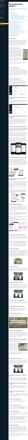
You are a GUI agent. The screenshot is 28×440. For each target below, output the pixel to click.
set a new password (19, 315)
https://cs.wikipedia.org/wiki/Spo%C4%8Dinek (19, 418)
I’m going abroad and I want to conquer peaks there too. (17, 17)
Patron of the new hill (19, 353)
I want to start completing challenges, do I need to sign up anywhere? (18, 16)
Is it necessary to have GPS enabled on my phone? (16, 21)
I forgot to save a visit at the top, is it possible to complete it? (17, 32)
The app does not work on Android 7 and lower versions (17, 22)
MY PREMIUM (14, 101)
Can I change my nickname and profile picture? (16, 26)
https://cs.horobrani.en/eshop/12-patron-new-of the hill (17, 419)
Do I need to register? (12, 12)
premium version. (19, 45)
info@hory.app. (13, 422)
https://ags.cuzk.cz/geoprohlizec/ (23, 416)
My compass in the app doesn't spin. (14, 33)
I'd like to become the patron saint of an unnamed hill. (17, 29)
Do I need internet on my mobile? (14, 13)
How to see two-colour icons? (13, 24)
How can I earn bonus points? (13, 23)
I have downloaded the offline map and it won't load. (16, 18)
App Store (16, 333)
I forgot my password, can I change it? (14, 27)
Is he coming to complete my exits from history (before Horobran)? (18, 31)
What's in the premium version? (14, 14)
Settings (10, 308)
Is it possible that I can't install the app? (15, 28)
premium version (22, 118)
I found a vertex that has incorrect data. (15, 34)
